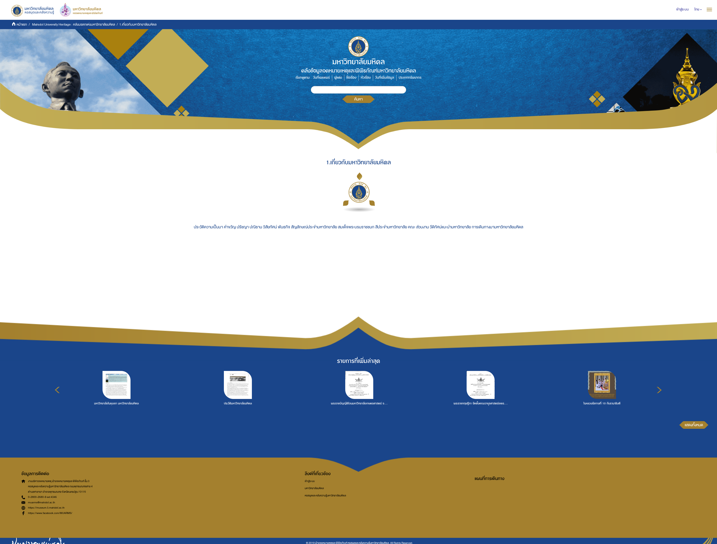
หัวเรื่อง (366, 77)
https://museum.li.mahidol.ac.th (46, 507)
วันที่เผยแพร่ (321, 77)
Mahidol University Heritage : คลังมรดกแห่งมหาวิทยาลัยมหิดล (73, 24)
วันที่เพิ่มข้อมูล (384, 77)
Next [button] (659, 390)
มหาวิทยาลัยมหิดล (314, 488)
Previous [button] (57, 390)
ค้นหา (358, 99)
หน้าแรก (22, 24)
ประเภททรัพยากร (410, 77)
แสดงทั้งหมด (694, 425)
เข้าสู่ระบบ (310, 481)
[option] (115, 398)
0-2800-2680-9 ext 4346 (42, 497)
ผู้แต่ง (338, 77)
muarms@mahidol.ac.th (41, 502)
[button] (698, 9)
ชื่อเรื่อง (351, 77)
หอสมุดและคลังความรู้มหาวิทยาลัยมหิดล (325, 495)
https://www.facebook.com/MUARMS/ (50, 513)
